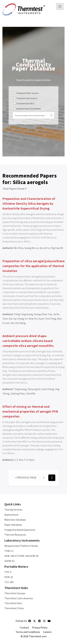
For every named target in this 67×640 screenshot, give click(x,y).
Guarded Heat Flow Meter (28, 108)
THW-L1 (8, 551)
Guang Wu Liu (31, 248)
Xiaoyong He (33, 389)
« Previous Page (25, 478)
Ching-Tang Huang (23, 314)
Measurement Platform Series (21, 546)
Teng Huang (20, 389)
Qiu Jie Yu (44, 248)
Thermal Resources (15, 535)
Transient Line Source (26, 98)
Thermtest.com (38, 636)
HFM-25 (8, 577)
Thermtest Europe (14, 593)
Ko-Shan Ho (31, 318)
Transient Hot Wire (25, 103)
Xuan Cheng (48, 389)
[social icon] (29, 622)
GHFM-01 (9, 561)
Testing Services (13, 510)
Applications (11, 515)
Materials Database (15, 520)
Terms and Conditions (28, 632)
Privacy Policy (39, 627)
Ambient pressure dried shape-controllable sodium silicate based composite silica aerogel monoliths (28, 341)
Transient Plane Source (27, 93)
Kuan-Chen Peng (47, 318)
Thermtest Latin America (18, 598)
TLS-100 (8, 582)
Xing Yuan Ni (57, 248)
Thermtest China (14, 608)
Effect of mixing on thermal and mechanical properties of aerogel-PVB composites (30, 411)
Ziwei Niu (30, 393)
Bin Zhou (18, 248)
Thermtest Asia (13, 603)
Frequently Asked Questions (19, 530)
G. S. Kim (18, 460)
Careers (47, 632)
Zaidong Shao (17, 393)
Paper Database (13, 525)
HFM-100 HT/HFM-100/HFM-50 (21, 556)
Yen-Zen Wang (18, 323)
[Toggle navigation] (60, 6)
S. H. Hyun (29, 460)
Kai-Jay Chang (16, 318)
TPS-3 (7, 572)
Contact (24, 627)
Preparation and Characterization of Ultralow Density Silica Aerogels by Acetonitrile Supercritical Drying (28, 204)
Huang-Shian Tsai (43, 314)
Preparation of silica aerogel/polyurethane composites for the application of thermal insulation (33, 266)
